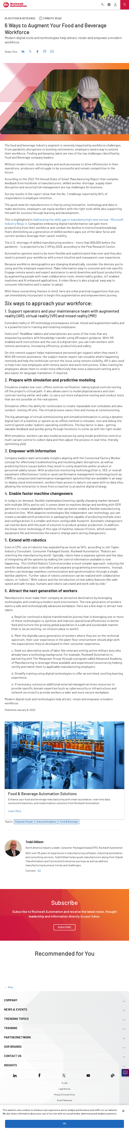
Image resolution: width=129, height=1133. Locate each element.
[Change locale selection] (109, 4)
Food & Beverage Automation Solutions (28, 723)
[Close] (123, 1111)
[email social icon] (39, 871)
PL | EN (65, 1083)
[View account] (115, 4)
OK (64, 1124)
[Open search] (102, 4)
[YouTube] (88, 1075)
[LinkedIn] (15, 1075)
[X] (64, 1075)
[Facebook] (39, 1075)
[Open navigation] (124, 4)
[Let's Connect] (125, 1072)
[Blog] (112, 1075)
